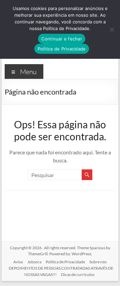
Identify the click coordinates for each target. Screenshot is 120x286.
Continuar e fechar (61, 38)
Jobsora (34, 261)
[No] (111, 29)
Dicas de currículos (77, 274)
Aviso (18, 261)
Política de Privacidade (65, 261)
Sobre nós (98, 261)
